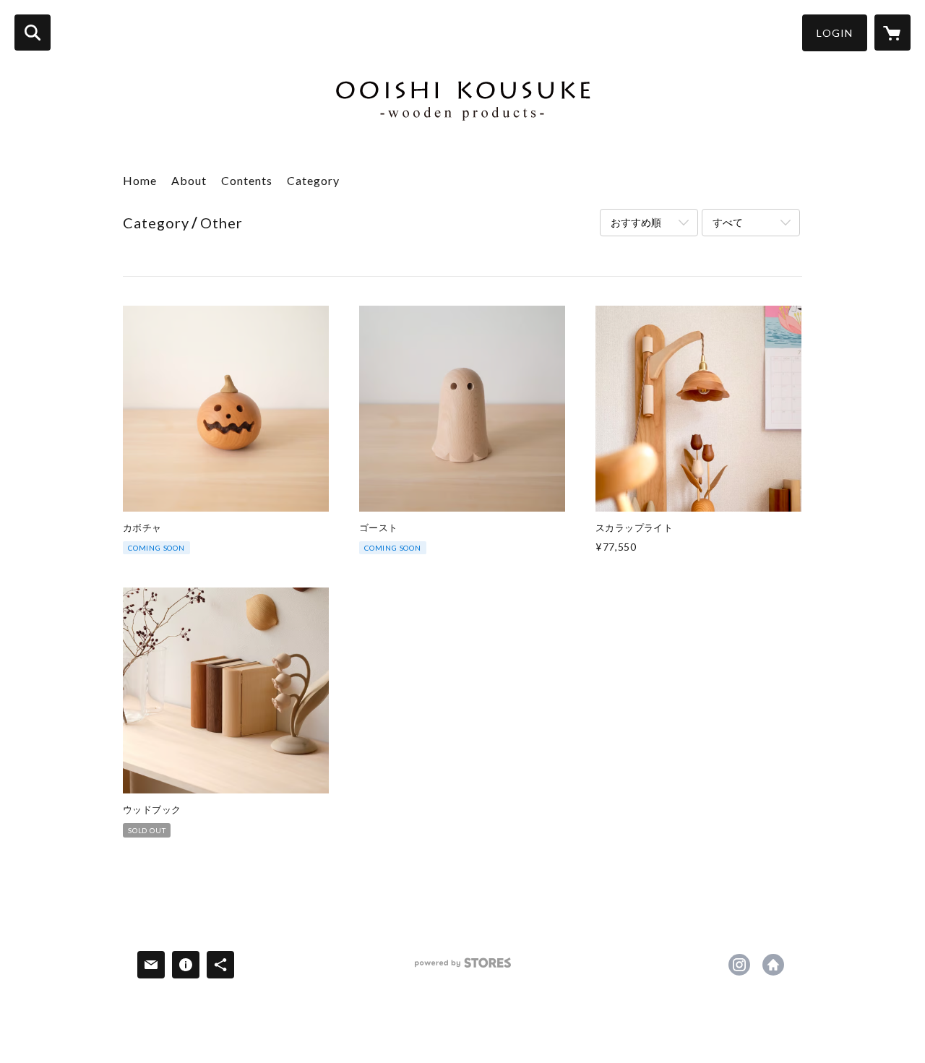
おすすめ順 (636, 222)
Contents (246, 180)
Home (140, 180)
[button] (834, 32)
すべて (728, 222)
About (189, 180)
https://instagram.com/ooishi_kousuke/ (739, 965)
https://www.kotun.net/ (773, 965)
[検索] (32, 32)
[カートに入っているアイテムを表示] (892, 32)
